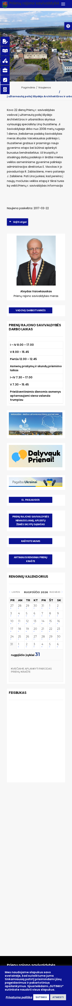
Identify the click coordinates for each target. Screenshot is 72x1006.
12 (27, 621)
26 (27, 636)
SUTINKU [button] (41, 997)
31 (42, 605)
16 (58, 621)
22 (50, 629)
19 (27, 629)
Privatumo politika (19, 997)
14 (42, 621)
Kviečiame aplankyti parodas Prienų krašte (31, 670)
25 (19, 636)
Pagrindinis (28, 87)
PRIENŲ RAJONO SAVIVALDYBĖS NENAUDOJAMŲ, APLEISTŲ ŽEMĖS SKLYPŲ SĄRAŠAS (31, 520)
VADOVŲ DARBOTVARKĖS (31, 310)
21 (42, 629)
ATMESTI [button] (58, 997)
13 (35, 621)
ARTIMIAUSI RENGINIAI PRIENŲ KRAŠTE (31, 559)
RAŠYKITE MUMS (30, 541)
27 (12, 605)
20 (35, 629)
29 (27, 605)
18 (19, 629)
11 (19, 621)
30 (35, 605)
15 (50, 621)
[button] (68, 26)
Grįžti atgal (19, 222)
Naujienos (44, 87)
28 (20, 605)
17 (11, 629)
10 (11, 621)
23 (58, 629)
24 (12, 636)
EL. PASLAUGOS (30, 499)
